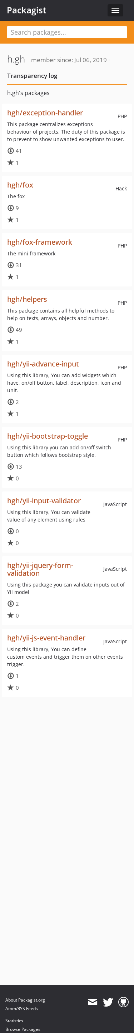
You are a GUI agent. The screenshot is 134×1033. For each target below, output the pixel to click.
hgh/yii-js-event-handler (46, 638)
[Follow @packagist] (108, 1002)
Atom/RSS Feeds (21, 1008)
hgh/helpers (27, 299)
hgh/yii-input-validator (44, 500)
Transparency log (32, 75)
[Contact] (92, 1002)
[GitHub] (123, 1002)
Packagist (26, 10)
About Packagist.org (25, 1000)
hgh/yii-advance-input (43, 364)
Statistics (14, 1021)
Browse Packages (22, 1029)
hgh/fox (20, 185)
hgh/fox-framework (39, 242)
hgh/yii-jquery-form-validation (40, 569)
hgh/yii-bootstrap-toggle (47, 436)
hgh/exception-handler (45, 113)
